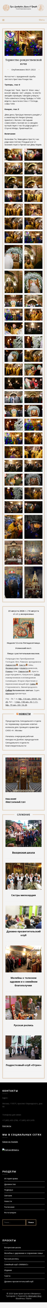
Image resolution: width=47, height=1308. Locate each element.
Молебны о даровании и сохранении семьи (23, 1253)
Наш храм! (10, 798)
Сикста (22, 665)
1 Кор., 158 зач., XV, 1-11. (26, 702)
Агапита (24, 668)
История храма (11, 1178)
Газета (7, 1276)
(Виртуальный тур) (15, 801)
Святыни (8, 1195)
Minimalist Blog (34, 1296)
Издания (8, 1270)
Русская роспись (11, 1259)
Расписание (9, 1207)
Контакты (6, 1126)
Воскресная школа (12, 1247)
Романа (9, 671)
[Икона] (23, 637)
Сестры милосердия (23, 895)
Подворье (8, 1190)
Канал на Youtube (10, 1141)
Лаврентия (10, 665)
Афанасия (9, 693)
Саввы (33, 684)
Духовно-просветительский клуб (18, 1281)
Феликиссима (11, 668)
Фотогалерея (10, 1212)
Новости (25, 713)
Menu (42, 19)
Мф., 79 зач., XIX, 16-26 (16, 705)
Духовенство (10, 1184)
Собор (37, 674)
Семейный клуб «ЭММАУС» (16, 1264)
